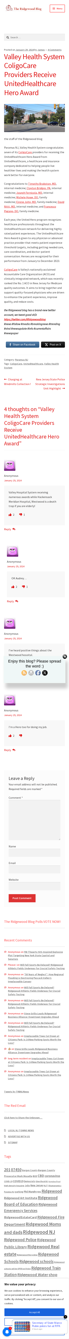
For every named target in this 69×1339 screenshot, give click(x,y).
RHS (39, 1191)
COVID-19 (8, 1181)
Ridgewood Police (20, 1239)
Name (12, 846)
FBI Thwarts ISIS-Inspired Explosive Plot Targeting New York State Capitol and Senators (35, 955)
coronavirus (52, 1176)
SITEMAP (13, 1142)
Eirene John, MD (26, 202)
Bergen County (30, 1170)
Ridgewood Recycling (27, 1254)
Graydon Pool (54, 1181)
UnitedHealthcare (33, 363)
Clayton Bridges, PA (38, 188)
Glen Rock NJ (42, 1181)
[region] (34, 1308)
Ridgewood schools (36, 1261)
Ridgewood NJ (39, 1232)
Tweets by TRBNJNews (16, 1091)
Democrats (29, 1181)
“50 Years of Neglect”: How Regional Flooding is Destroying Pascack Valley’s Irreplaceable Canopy (36, 978)
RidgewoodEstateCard (20, 1217)
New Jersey (36, 1185)
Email (12, 863)
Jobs (27, 1185)
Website (14, 879)
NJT (46, 1185)
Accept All (34, 1312)
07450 (16, 1169)
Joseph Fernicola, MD (29, 192)
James (41, 49)
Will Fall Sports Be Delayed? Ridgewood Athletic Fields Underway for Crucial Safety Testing (36, 966)
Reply (7, 529)
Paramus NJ (21, 359)
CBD (41, 1176)
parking (19, 1191)
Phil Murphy (30, 1191)
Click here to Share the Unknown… (23, 1117)
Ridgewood (52, 1191)
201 (7, 1169)
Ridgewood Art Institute (20, 1198)
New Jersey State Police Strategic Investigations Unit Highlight (50, 383)
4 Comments (55, 49)
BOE (35, 1176)
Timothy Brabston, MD (42, 183)
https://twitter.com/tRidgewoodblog (25, 319)
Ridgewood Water (32, 1274)
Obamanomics (54, 1185)
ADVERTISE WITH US (19, 1136)
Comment (16, 797)
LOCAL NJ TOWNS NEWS (21, 1130)
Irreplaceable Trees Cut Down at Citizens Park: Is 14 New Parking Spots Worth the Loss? (34, 1039)
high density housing (14, 1185)
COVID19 (18, 1181)
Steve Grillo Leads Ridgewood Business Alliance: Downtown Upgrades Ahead (33, 1015)
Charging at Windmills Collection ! (17, 381)
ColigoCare (25, 152)
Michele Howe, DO (27, 197)
